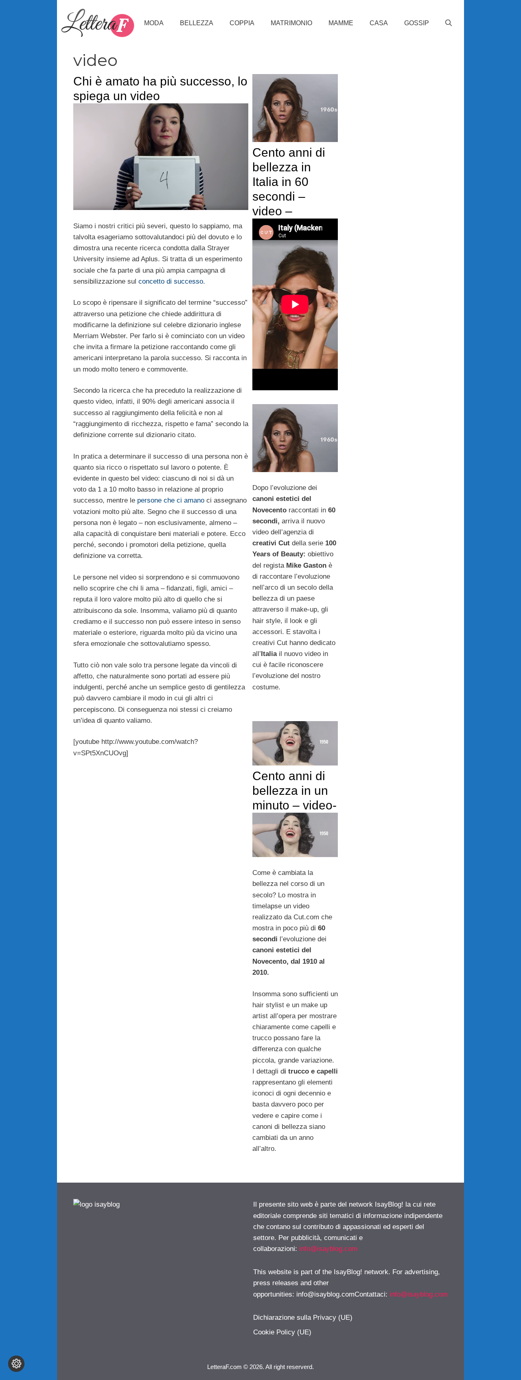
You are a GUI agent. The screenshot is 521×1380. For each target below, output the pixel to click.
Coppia (242, 23)
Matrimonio (291, 23)
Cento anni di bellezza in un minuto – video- (294, 790)
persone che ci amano (170, 500)
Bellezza (196, 23)
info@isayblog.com (328, 1249)
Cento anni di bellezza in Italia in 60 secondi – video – (288, 182)
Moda (154, 23)
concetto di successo (170, 281)
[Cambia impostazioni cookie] (16, 1364)
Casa (379, 23)
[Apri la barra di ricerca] (448, 23)
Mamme (340, 23)
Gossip (416, 23)
